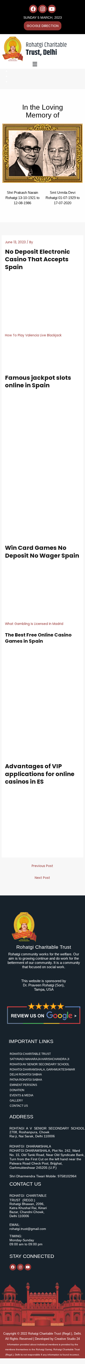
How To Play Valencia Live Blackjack (33, 335)
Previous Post (42, 866)
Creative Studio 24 (67, 1339)
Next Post (42, 878)
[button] (35, 64)
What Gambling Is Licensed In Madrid (34, 624)
